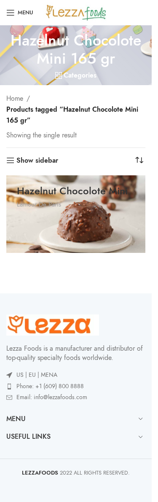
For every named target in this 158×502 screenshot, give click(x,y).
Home (14, 98)
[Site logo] (76, 12)
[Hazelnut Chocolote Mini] (75, 214)
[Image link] (52, 324)
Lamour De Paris (39, 204)
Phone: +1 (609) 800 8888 (50, 386)
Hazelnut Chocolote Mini (72, 191)
